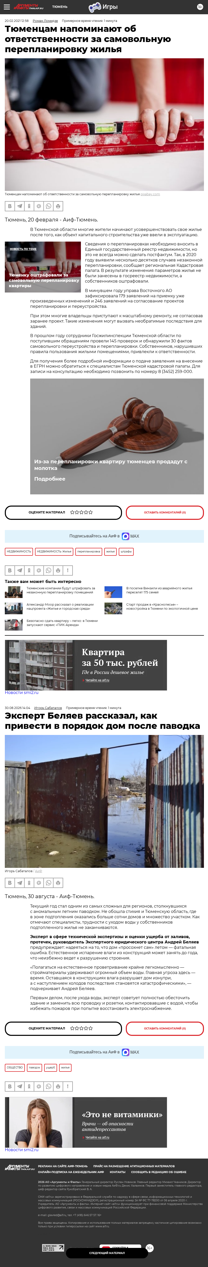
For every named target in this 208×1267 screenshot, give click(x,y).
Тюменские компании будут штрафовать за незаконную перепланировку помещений (61, 590)
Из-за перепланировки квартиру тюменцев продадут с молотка (110, 464)
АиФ (38, 871)
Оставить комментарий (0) (165, 512)
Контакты (117, 1172)
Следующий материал (107, 1253)
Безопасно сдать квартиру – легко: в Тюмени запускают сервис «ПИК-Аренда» (62, 623)
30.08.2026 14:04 (17, 708)
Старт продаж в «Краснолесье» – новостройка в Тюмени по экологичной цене (162, 606)
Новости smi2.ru (22, 692)
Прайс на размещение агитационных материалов (134, 1166)
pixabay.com (150, 194)
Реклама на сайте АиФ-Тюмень (63, 1166)
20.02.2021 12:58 (17, 21)
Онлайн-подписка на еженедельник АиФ (71, 1172)
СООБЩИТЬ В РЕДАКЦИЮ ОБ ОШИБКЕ (158, 1172)
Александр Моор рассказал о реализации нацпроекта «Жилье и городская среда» (60, 606)
